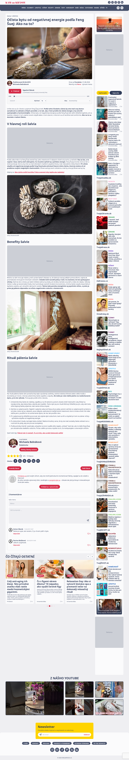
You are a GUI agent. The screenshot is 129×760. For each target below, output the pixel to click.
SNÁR (77, 8)
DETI (110, 391)
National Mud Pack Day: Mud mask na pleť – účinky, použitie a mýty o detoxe (115, 257)
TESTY (63, 8)
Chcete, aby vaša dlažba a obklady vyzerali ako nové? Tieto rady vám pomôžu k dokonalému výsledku (114, 433)
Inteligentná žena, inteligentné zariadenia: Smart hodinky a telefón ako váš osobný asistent (115, 340)
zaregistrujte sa (54, 480)
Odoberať (87, 735)
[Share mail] (38, 461)
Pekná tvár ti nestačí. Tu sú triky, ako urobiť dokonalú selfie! (40, 433)
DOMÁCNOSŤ (113, 425)
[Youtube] (112, 2)
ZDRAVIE (57, 8)
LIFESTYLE (38, 8)
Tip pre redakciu (99, 743)
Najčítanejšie (103, 93)
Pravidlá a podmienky (62, 743)
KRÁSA (24, 8)
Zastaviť (12, 101)
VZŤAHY (44, 8)
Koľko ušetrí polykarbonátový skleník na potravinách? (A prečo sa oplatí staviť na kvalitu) (114, 413)
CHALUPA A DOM (114, 499)
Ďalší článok (86, 468)
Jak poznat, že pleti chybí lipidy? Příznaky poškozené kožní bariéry (114, 305)
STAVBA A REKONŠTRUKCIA (114, 466)
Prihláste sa (22, 476)
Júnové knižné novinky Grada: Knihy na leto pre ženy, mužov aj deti (114, 590)
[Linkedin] (122, 2)
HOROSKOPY (70, 8)
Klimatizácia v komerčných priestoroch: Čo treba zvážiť (114, 488)
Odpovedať (16, 533)
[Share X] (24, 461)
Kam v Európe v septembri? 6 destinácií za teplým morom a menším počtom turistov (114, 168)
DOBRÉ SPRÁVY (114, 353)
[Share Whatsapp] (20, 461)
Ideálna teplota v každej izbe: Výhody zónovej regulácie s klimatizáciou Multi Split (114, 521)
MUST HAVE (112, 199)
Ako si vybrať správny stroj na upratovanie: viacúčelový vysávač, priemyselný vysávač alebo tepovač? (114, 451)
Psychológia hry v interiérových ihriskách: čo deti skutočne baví (115, 396)
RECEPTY (51, 8)
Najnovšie (116, 93)
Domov (9, 16)
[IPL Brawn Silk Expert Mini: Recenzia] (109, 707)
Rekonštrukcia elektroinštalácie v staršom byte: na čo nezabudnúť (114, 473)
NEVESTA (111, 182)
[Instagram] (115, 2)
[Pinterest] (119, 2)
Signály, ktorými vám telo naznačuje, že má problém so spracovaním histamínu (114, 239)
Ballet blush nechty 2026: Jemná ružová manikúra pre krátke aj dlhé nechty (113, 153)
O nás (26, 743)
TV (106, 8)
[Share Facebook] (15, 461)
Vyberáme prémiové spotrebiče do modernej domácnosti (113, 540)
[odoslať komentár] (88, 520)
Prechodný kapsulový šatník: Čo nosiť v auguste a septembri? (115, 101)
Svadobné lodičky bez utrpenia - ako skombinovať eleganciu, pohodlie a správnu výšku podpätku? (115, 189)
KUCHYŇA (112, 534)
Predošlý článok (14, 468)
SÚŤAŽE (102, 8)
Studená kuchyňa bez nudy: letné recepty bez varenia (115, 553)
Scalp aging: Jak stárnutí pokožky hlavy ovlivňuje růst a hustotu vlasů (114, 291)
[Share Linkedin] (33, 461)
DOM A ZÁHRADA (114, 406)
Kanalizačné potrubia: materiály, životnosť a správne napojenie (113, 506)
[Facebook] (109, 2)
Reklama (46, 743)
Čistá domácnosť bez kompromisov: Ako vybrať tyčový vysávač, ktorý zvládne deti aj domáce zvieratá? (115, 574)
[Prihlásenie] (118, 7)
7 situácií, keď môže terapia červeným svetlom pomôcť (114, 222)
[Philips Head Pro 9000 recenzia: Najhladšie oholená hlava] (109, 689)
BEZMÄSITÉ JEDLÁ (114, 548)
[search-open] (121, 7)
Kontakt (35, 743)
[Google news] (72, 750)
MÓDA (82, 8)
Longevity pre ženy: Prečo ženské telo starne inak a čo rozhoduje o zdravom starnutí (115, 139)
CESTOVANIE (89, 8)
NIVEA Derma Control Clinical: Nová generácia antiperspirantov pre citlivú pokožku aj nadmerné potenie (114, 377)
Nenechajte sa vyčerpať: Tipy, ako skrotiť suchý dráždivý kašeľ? (114, 323)
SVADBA (96, 8)
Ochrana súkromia (82, 743)
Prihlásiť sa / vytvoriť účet (49, 487)
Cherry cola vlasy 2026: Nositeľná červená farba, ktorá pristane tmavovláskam (114, 126)
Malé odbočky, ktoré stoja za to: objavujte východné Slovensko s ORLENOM (114, 360)
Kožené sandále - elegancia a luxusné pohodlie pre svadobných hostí (114, 205)
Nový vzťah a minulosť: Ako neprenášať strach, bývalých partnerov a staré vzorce (114, 272)
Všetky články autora (29, 450)
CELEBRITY (30, 8)
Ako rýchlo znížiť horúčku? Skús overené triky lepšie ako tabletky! (39, 172)
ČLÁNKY (111, 318)
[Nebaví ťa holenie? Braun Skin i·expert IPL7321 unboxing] (79, 707)
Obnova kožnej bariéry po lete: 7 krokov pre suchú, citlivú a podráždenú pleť (115, 113)
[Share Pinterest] (29, 461)
